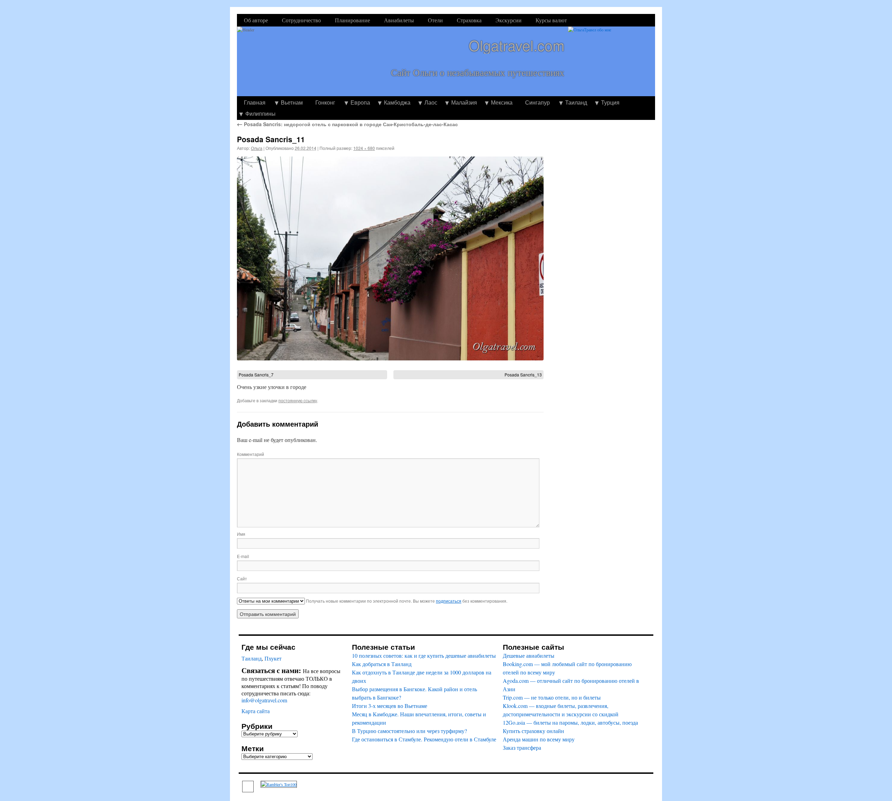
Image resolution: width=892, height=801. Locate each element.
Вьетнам (292, 102)
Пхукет (273, 658)
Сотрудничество (301, 20)
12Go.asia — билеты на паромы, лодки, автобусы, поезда (570, 722)
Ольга (256, 148)
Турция (610, 102)
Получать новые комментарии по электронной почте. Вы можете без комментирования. (406, 601)
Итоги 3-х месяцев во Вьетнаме (389, 705)
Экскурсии (508, 20)
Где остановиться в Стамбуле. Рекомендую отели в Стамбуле (424, 739)
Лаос (430, 102)
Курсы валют (551, 20)
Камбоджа (397, 102)
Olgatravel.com (516, 45)
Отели (435, 20)
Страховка (469, 20)
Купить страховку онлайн (533, 730)
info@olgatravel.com (264, 700)
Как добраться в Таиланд (382, 664)
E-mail (243, 556)
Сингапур (537, 102)
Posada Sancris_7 (256, 374)
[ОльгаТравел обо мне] (611, 61)
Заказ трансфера (522, 747)
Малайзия (464, 102)
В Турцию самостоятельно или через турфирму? (409, 730)
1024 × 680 (364, 148)
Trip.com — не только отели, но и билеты (552, 697)
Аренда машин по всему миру (539, 739)
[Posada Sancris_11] (390, 258)
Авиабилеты (399, 20)
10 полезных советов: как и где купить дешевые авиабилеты (424, 655)
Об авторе (256, 20)
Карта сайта (255, 711)
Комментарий (250, 454)
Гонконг (325, 102)
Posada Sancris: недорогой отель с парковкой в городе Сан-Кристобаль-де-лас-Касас (347, 124)
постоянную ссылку (297, 400)
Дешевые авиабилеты (528, 655)
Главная (255, 102)
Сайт (242, 578)
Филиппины (260, 113)
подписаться (448, 601)
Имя (241, 534)
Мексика (502, 102)
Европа (360, 102)
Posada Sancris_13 (523, 374)
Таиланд (576, 102)
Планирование (352, 20)
